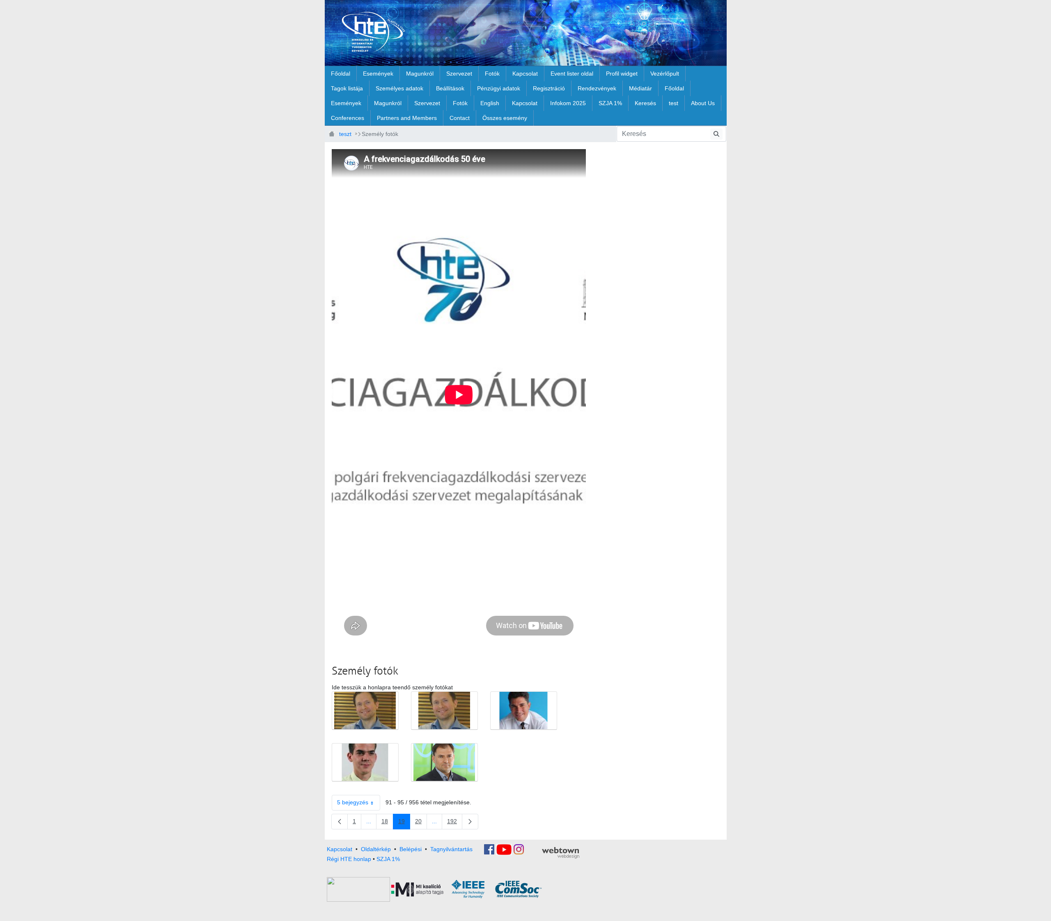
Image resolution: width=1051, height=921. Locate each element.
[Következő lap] (470, 821)
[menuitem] (340, 73)
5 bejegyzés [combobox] (352, 802)
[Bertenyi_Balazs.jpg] (523, 710)
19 (404, 823)
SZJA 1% (388, 859)
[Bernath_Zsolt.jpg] (365, 710)
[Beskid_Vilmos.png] (444, 762)
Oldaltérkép (376, 848)
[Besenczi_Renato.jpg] (365, 762)
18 (387, 823)
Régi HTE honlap (349, 859)
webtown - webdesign (560, 853)
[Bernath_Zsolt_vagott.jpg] (444, 710)
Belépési (410, 848)
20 (421, 823)
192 (454, 823)
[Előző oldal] (339, 821)
